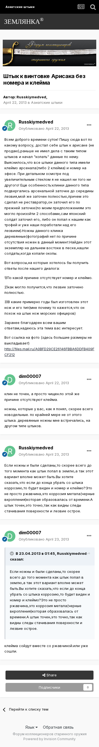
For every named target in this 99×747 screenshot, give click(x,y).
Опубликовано (44, 128)
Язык (30, 727)
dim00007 (30, 376)
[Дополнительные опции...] (89, 125)
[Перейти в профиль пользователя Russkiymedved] (9, 125)
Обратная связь (58, 727)
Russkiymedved (31, 97)
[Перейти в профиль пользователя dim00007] (9, 379)
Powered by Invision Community (49, 739)
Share (51, 675)
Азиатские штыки (46, 102)
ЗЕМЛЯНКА (24, 21)
